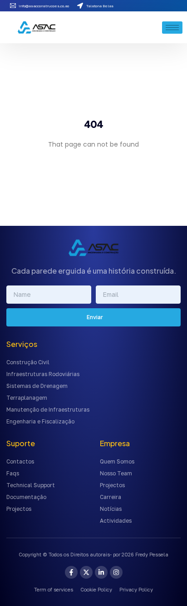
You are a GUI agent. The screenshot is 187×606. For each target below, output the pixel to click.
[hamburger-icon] (172, 27)
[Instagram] (116, 572)
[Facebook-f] (71, 572)
